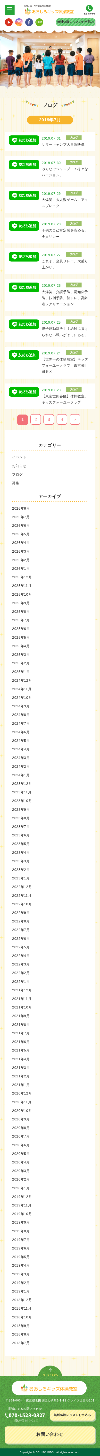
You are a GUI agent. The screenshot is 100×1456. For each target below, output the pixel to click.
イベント (19, 457)
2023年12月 (22, 784)
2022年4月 (21, 956)
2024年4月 (21, 749)
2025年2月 (21, 663)
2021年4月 (21, 1059)
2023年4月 (21, 852)
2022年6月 (21, 939)
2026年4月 (21, 543)
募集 (15, 483)
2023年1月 (21, 878)
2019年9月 (21, 1222)
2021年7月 (21, 1033)
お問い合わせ (49, 1434)
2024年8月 (21, 715)
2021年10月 (22, 1007)
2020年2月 (21, 1179)
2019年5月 (21, 1257)
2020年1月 (21, 1188)
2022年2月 (21, 973)
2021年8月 (21, 1025)
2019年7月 (21, 1240)
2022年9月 (21, 913)
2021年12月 (22, 990)
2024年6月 (21, 732)
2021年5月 (21, 1050)
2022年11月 (22, 896)
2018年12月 (22, 1300)
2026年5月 (21, 534)
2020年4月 (21, 1162)
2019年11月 (22, 1205)
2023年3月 (21, 861)
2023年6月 (21, 835)
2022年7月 (21, 930)
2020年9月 (21, 1119)
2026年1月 (21, 568)
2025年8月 (21, 611)
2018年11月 (22, 1308)
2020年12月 (22, 1093)
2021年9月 (21, 1016)
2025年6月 (21, 629)
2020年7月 (21, 1136)
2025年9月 (21, 603)
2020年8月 (21, 1128)
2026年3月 (21, 551)
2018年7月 (21, 1343)
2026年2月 (21, 560)
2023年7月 (21, 827)
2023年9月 (21, 809)
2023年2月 (21, 870)
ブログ (17, 474)
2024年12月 (22, 680)
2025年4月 (21, 646)
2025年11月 (22, 586)
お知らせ (19, 466)
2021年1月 (21, 1085)
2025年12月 (22, 577)
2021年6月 (21, 1042)
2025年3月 (21, 655)
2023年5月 (21, 844)
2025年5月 (21, 637)
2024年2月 (21, 766)
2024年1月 (21, 775)
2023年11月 (22, 792)
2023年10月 (22, 801)
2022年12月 (22, 887)
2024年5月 (21, 741)
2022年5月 (21, 947)
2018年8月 (21, 1334)
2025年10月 (22, 594)
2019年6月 (21, 1248)
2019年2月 (21, 1283)
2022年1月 (21, 982)
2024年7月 (21, 723)
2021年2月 (21, 1076)
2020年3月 (21, 1171)
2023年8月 (21, 818)
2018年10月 (22, 1317)
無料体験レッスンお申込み (75, 21)
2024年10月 (22, 698)
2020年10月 (22, 1111)
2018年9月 (21, 1326)
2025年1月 (21, 672)
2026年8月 (21, 508)
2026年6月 (21, 525)
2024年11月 (22, 689)
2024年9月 (21, 706)
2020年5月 (21, 1154)
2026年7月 (21, 517)
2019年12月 (22, 1197)
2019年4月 (21, 1265)
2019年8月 (21, 1231)
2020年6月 (21, 1145)
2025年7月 (21, 620)
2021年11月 (22, 999)
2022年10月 (22, 904)
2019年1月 (21, 1291)
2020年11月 (22, 1102)
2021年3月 (21, 1068)
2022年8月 (21, 921)
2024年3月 (21, 758)
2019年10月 (22, 1214)
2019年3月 (21, 1274)
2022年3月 (21, 964)
